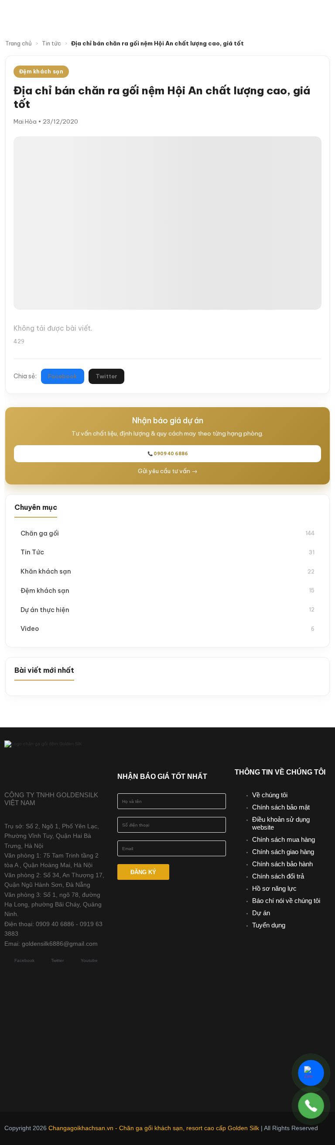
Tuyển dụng (268, 925)
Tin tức (51, 43)
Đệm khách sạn (167, 590)
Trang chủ (18, 43)
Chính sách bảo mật (281, 807)
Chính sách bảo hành (282, 864)
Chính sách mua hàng (283, 839)
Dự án (261, 913)
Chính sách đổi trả (278, 876)
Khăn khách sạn (167, 571)
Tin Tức (167, 552)
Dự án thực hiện (167, 609)
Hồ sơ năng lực (274, 888)
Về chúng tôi (269, 795)
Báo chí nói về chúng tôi (286, 900)
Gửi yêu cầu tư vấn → (168, 471)
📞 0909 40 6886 (167, 454)
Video (167, 628)
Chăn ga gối (167, 533)
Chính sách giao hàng (283, 851)
